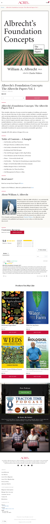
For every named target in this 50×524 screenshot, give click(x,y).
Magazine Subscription (7, 489)
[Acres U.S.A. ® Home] (24, 2)
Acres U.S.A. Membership (8, 479)
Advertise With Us (6, 484)
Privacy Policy (5, 481)
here (22, 183)
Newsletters (4, 499)
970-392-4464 (5, 506)
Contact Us (4, 496)
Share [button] (5, 276)
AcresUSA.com (5, 472)
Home (2, 7)
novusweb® (28, 522)
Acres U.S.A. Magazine (7, 477)
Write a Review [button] (43, 249)
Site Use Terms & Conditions (28, 519)
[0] (48, 2)
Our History (5, 474)
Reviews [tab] (5, 253)
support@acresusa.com (8, 508)
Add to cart (12, 332)
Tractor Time (25, 392)
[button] (44, 276)
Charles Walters (28, 217)
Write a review (17, 232)
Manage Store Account (7, 492)
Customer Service (6, 494)
